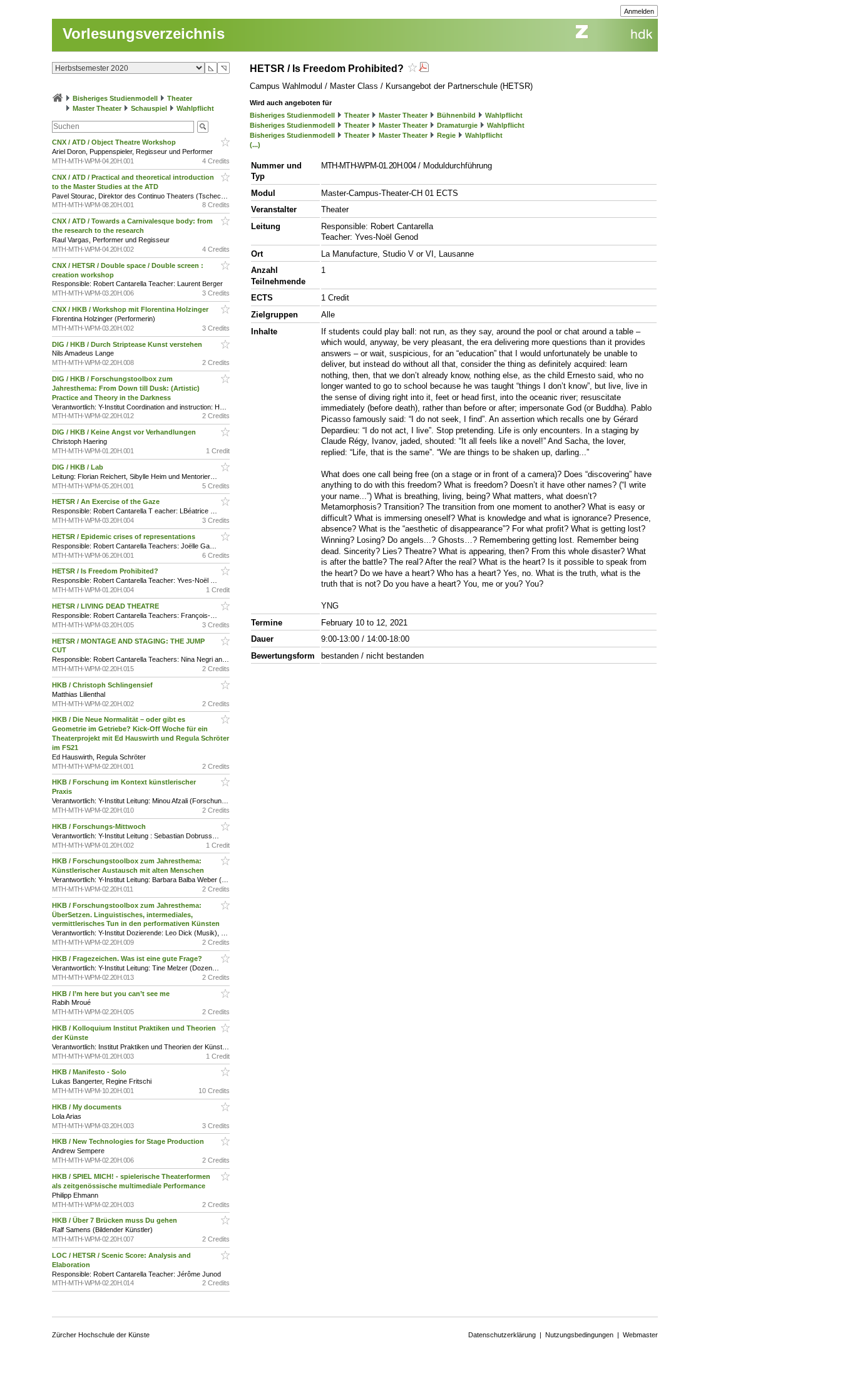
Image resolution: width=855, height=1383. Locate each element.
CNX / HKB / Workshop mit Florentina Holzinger (131, 309)
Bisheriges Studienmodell (115, 98)
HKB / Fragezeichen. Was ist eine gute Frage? (128, 958)
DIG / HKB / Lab (78, 467)
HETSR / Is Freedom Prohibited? (106, 571)
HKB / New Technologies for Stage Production (129, 1141)
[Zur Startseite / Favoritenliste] (57, 98)
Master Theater (97, 108)
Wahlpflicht (195, 108)
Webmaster (640, 1335)
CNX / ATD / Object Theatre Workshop (115, 142)
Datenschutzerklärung (502, 1335)
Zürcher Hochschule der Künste (101, 1335)
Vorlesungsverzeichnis (144, 33)
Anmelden (639, 11)
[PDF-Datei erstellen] (424, 68)
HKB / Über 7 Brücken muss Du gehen (115, 1220)
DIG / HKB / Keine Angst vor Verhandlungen (125, 432)
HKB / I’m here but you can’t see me (112, 993)
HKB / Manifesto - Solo (90, 1072)
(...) (255, 144)
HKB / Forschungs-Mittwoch (100, 826)
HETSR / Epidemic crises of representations (124, 536)
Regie (446, 135)
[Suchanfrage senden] (202, 127)
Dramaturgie (457, 125)
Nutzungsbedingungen (579, 1335)
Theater (179, 98)
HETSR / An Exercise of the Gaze (106, 501)
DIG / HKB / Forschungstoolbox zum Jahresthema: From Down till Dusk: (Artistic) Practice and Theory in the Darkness (126, 388)
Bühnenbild (456, 115)
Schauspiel (149, 108)
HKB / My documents (87, 1107)
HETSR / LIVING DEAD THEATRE (106, 606)
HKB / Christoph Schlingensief (103, 685)
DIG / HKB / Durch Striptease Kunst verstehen (128, 344)
